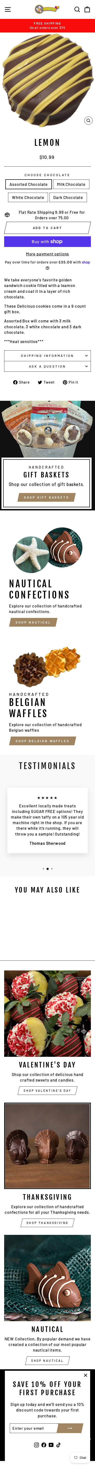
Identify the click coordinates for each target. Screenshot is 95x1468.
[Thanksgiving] (47, 1146)
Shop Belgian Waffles (43, 741)
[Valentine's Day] (47, 1013)
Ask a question (47, 366)
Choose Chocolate (47, 175)
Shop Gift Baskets (46, 497)
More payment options (47, 253)
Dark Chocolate (68, 197)
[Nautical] (47, 1278)
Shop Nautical (33, 622)
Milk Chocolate (71, 184)
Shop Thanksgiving (47, 1222)
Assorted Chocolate (29, 184)
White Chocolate (28, 197)
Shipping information (47, 356)
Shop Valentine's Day (47, 1090)
